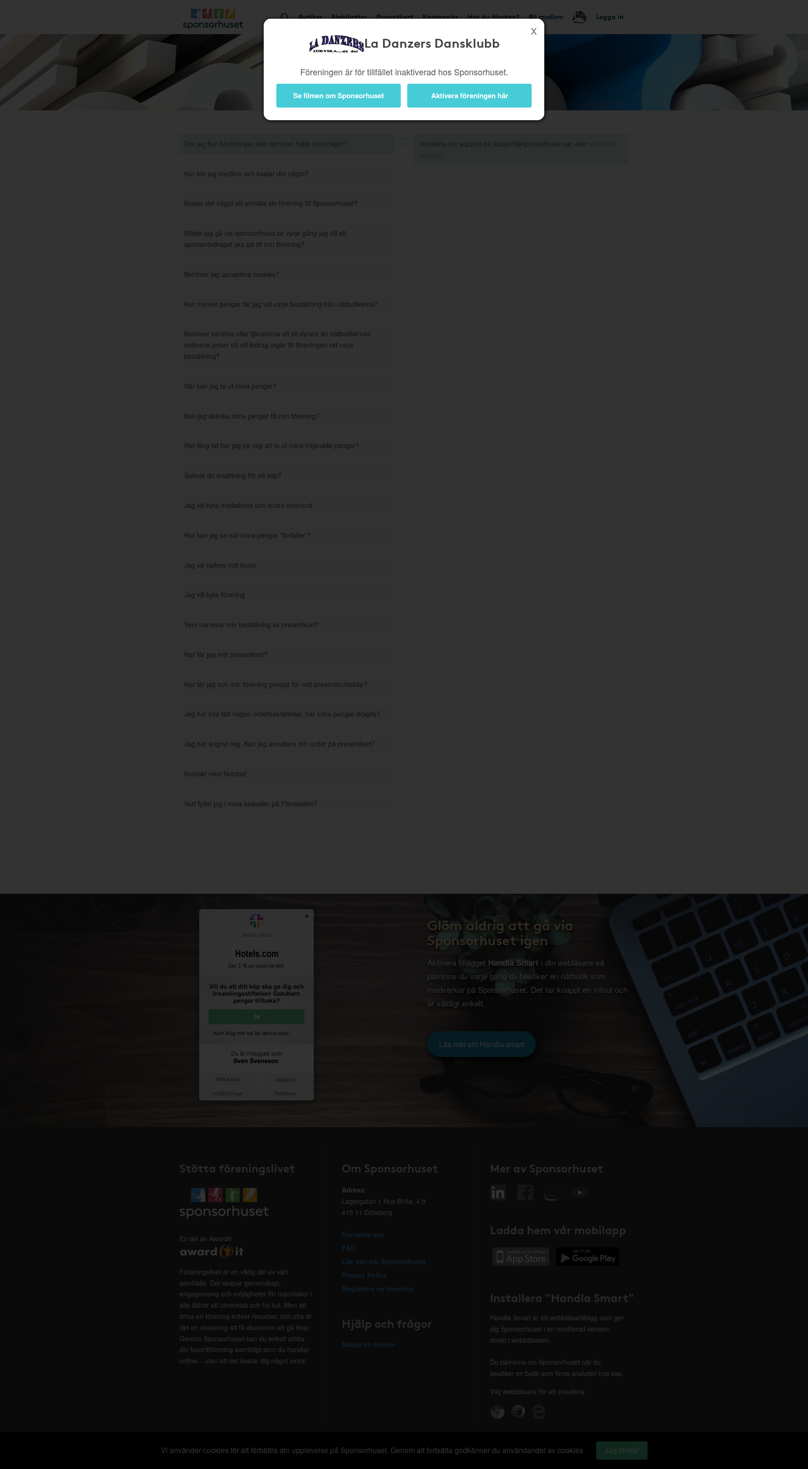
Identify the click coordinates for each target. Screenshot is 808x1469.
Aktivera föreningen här (469, 95)
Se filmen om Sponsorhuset (338, 95)
